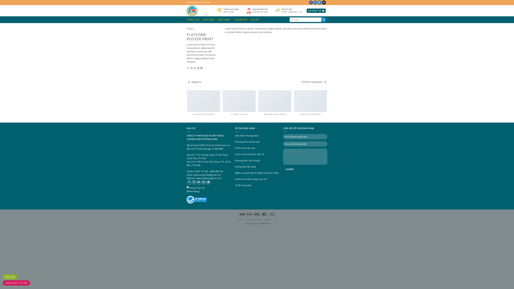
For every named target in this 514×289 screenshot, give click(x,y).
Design (190, 28)
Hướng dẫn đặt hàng (245, 166)
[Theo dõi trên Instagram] (315, 3)
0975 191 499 (228, 12)
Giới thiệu (209, 19)
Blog (259, 219)
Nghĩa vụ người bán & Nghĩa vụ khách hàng (256, 172)
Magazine (196, 81)
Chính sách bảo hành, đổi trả (249, 154)
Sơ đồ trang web (243, 185)
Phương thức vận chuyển (247, 160)
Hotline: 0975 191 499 (16, 283)
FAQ (275, 219)
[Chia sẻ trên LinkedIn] (201, 68)
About (240, 219)
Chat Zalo (9, 276)
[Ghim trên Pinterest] (198, 68)
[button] (316, 11)
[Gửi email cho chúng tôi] (324, 3)
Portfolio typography (312, 81)
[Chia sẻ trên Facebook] (188, 68)
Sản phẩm (224, 19)
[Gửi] (323, 19)
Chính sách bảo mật (245, 148)
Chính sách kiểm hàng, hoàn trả (251, 179)
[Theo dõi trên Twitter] (320, 3)
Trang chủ (193, 19)
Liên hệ (254, 19)
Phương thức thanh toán (247, 141)
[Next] (327, 106)
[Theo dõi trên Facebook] (311, 3)
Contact (268, 219)
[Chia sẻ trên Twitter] (192, 68)
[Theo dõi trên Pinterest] (208, 182)
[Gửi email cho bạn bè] (195, 68)
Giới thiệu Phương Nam (247, 135)
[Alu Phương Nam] (200, 10)
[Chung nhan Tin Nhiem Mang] (197, 189)
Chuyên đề (241, 19)
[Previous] (187, 106)
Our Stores (250, 219)
